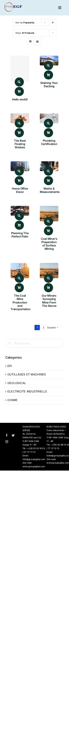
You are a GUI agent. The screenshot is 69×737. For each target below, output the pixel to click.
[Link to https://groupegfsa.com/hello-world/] (19, 82)
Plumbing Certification (49, 142)
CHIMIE (12, 400)
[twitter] (13, 435)
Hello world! (20, 99)
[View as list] (37, 41)
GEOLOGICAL (16, 383)
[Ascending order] (52, 22)
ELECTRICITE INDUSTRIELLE (27, 391)
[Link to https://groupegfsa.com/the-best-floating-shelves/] (19, 123)
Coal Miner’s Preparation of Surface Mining (49, 244)
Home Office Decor (20, 190)
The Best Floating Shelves (20, 144)
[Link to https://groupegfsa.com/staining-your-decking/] (48, 65)
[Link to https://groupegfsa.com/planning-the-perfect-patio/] (19, 215)
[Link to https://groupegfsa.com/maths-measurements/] (48, 171)
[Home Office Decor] (20, 163)
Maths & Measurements (50, 190)
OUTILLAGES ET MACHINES (26, 374)
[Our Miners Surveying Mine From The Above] (49, 265)
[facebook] (6, 435)
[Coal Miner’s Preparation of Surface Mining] (49, 208)
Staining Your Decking (49, 84)
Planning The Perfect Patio (19, 234)
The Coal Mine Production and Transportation (20, 302)
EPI (9, 366)
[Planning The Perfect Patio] (20, 208)
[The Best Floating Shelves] (20, 115)
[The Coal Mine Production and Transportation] (20, 265)
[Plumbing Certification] (49, 115)
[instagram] (6, 441)
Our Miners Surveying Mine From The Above (49, 301)
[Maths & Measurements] (49, 163)
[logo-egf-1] (13, 4)
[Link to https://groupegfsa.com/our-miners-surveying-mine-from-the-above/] (48, 278)
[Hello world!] (20, 69)
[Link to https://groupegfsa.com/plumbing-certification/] (48, 123)
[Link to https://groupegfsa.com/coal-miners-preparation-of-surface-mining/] (48, 221)
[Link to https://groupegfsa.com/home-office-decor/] (19, 171)
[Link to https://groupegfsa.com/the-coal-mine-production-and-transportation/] (19, 278)
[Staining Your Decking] (49, 58)
